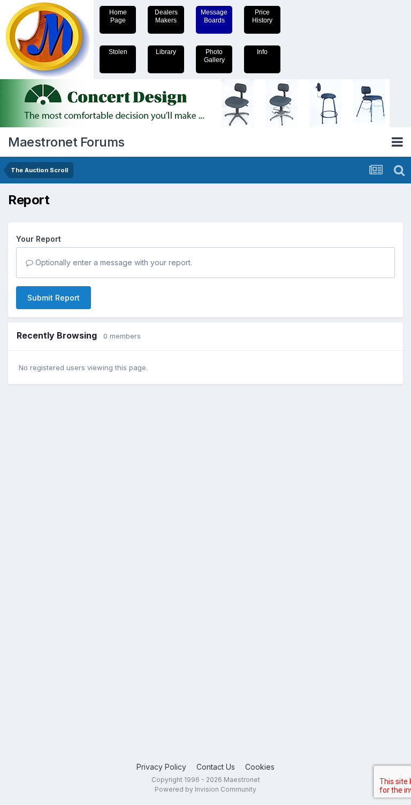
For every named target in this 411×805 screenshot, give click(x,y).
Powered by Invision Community (205, 789)
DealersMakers (166, 16)
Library (166, 52)
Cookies (260, 766)
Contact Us (215, 766)
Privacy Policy (161, 766)
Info (262, 52)
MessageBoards (214, 16)
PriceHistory (262, 16)
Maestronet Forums (66, 142)
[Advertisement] (51, 557)
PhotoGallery (214, 56)
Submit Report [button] (53, 297)
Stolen (118, 52)
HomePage (118, 16)
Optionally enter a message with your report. (112, 262)
